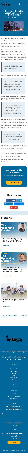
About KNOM (14, 371)
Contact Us (14, 386)
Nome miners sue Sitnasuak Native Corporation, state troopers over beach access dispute (14, 435)
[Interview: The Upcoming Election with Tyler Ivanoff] (14, 260)
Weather (14, 379)
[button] (10, 364)
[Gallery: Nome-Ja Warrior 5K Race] (14, 291)
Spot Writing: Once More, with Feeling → (23, 316)
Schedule (14, 373)
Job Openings (14, 384)
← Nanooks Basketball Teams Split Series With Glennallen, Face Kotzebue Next (9, 316)
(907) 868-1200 (14, 408)
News (7, 213)
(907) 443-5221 (14, 398)
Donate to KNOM (14, 377)
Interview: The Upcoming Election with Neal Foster (12, 240)
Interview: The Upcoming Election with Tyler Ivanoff (12, 270)
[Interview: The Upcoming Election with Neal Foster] (14, 230)
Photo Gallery (14, 297)
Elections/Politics (13, 236)
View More (6, 245)
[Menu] (19, 4)
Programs (14, 381)
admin (18, 17)
